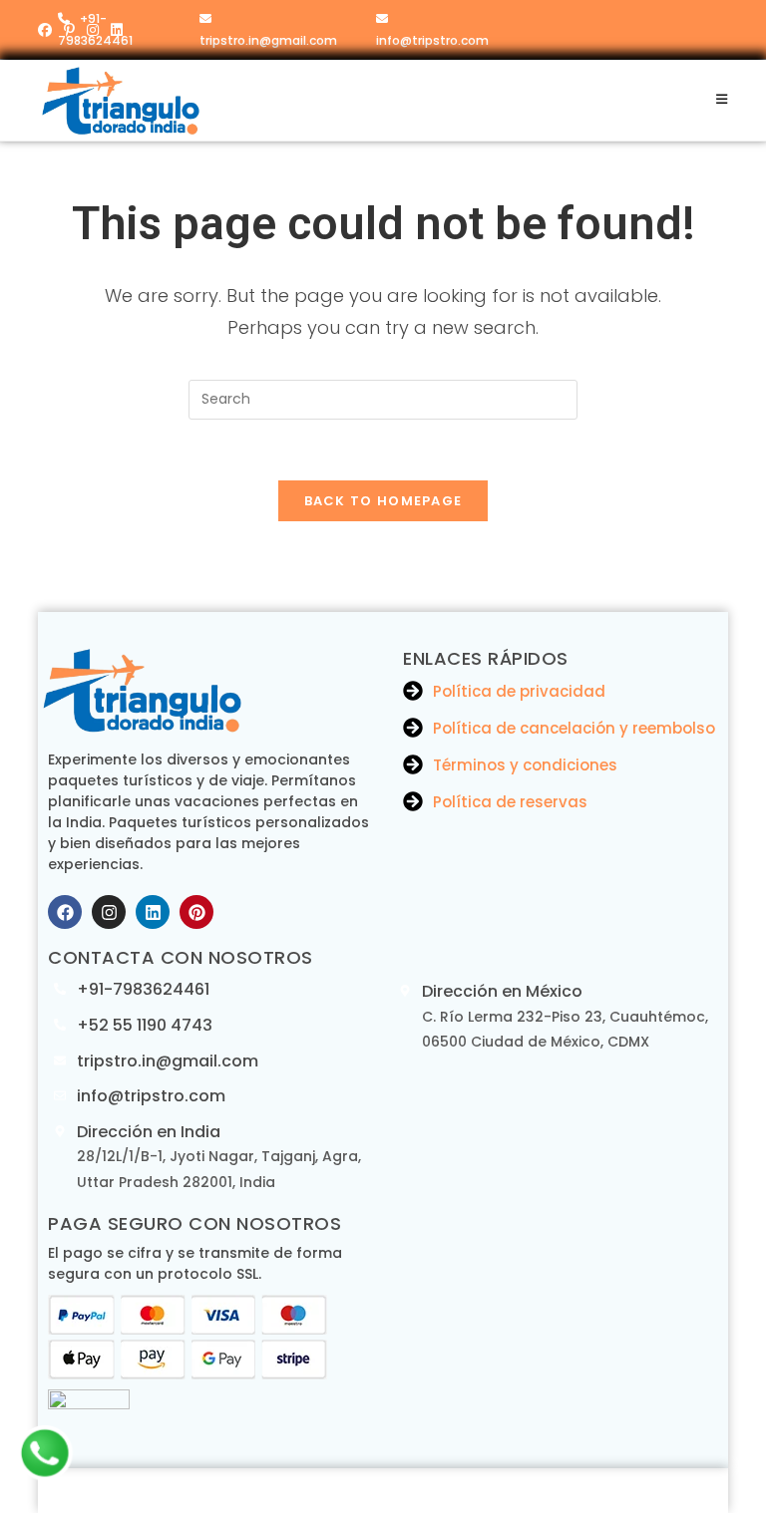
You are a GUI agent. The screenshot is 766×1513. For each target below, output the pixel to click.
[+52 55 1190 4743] (60, 1025)
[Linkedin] (153, 912)
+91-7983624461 (143, 989)
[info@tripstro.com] (60, 1095)
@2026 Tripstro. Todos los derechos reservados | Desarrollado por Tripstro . (383, 1490)
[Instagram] (109, 912)
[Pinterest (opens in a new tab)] (69, 30)
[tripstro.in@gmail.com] (60, 1060)
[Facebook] (65, 912)
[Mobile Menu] (722, 99)
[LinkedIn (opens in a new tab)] (117, 30)
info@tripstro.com (432, 40)
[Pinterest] (196, 912)
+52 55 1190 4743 (144, 1025)
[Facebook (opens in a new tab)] (48, 30)
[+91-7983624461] (60, 989)
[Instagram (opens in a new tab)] (93, 30)
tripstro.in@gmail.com (268, 40)
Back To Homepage (383, 500)
